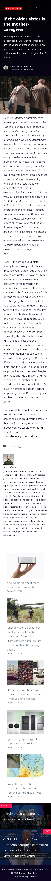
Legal (35, 873)
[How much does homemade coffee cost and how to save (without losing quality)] (25, 683)
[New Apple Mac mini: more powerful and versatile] (25, 575)
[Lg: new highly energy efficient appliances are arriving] (25, 732)
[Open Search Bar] (36, 8)
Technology (14, 446)
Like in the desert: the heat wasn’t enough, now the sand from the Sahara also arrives (25, 788)
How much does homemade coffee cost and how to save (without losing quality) (24, 694)
